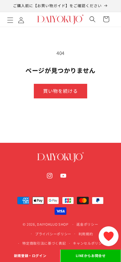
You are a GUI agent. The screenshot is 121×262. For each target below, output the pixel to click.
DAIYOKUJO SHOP (53, 224)
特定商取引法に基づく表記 (44, 243)
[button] (17, 19)
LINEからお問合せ (91, 255)
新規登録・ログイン (30, 255)
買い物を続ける (60, 91)
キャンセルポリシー (89, 243)
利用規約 (85, 233)
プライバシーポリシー (53, 233)
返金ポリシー (87, 224)
